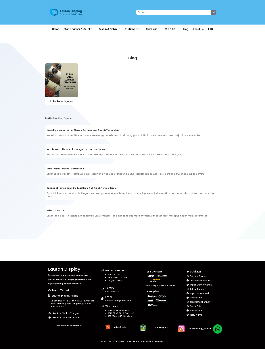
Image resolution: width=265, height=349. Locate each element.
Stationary (131, 29)
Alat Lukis (151, 29)
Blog (185, 29)
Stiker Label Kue (56, 210)
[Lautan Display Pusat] (49, 295)
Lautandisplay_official (199, 328)
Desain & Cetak (107, 29)
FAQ (210, 29)
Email (109, 297)
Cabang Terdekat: (60, 290)
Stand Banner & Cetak (77, 29)
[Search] (213, 12)
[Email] (103, 298)
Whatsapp (112, 306)
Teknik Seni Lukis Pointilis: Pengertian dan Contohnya (76, 149)
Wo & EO (170, 29)
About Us (198, 29)
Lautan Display (64, 269)
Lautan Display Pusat (65, 295)
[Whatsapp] (103, 306)
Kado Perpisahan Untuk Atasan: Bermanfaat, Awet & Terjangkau (83, 130)
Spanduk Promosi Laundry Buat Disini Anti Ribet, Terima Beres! (81, 188)
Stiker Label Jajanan (61, 101)
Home (55, 29)
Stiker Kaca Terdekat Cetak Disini (65, 168)
